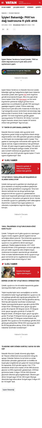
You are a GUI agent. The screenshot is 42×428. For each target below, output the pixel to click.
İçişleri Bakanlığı (8, 390)
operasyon (23, 99)
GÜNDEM (30, 7)
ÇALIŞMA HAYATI (19, 7)
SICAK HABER (6, 7)
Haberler (4, 13)
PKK (33, 59)
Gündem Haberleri (14, 13)
